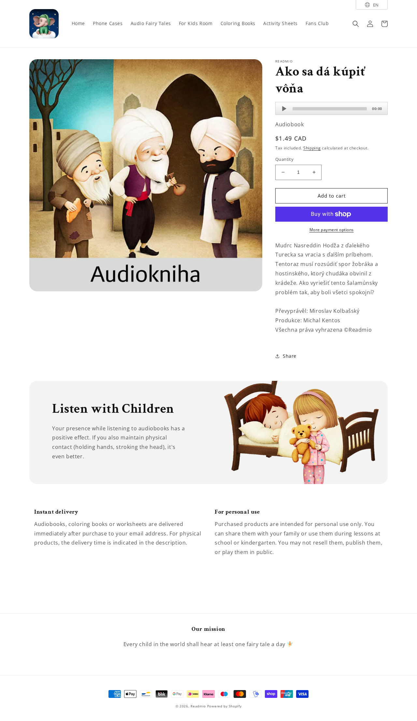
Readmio (198, 706)
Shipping (312, 148)
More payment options (331, 229)
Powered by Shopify (224, 706)
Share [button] (289, 356)
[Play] (284, 108)
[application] (331, 108)
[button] (356, 24)
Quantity (284, 159)
